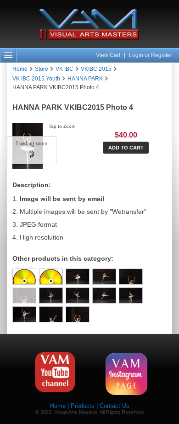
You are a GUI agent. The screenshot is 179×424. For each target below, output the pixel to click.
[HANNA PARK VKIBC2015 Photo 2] (104, 277)
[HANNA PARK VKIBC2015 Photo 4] (24, 295)
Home (20, 69)
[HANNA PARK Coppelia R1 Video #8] (24, 277)
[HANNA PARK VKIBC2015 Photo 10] (51, 314)
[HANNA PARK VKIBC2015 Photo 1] (78, 277)
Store (41, 69)
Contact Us (114, 405)
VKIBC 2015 (96, 69)
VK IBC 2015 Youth (36, 78)
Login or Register (150, 55)
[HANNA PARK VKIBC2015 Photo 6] (78, 295)
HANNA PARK (85, 78)
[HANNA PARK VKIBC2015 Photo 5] (51, 295)
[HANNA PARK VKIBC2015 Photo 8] (131, 295)
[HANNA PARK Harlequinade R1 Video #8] (51, 277)
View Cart (109, 55)
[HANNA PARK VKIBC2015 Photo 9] (24, 314)
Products (83, 405)
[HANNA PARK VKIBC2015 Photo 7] (104, 295)
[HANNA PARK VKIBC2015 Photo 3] (131, 277)
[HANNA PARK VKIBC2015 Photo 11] (78, 314)
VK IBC (64, 69)
